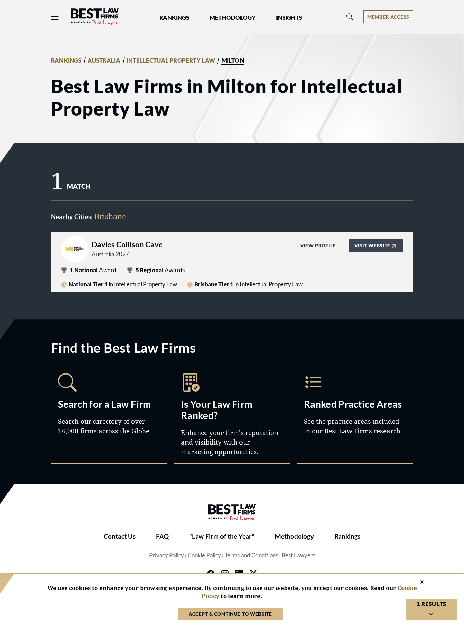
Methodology (294, 536)
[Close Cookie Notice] (417, 583)
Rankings (347, 536)
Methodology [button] (233, 17)
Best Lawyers (298, 555)
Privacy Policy (166, 555)
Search (109, 414)
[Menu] (55, 16)
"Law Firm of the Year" (221, 536)
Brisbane (110, 216)
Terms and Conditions (251, 555)
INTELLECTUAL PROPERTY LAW (171, 60)
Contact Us (120, 536)
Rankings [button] (174, 17)
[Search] (349, 17)
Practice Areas (355, 414)
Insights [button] (289, 17)
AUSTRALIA (104, 60)
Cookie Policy (204, 555)
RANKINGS (66, 60)
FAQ (162, 536)
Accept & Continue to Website (230, 614)
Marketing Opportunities (232, 414)
